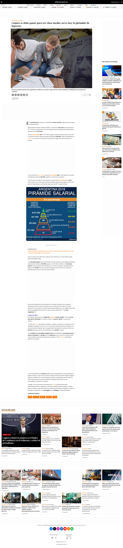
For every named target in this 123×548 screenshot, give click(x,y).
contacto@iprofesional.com (61, 544)
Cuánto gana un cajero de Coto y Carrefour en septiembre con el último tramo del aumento (111, 172)
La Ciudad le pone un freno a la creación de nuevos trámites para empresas (31, 485)
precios (62, 337)
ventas (37, 324)
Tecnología (79, 5)
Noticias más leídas (8, 410)
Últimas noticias (30, 5)
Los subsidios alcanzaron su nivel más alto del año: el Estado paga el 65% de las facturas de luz (11, 451)
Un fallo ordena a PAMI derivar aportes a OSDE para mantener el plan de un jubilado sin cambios (91, 496)
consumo (30, 138)
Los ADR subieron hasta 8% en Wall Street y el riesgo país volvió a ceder (31, 451)
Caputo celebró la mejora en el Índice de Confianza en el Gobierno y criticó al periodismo (21, 440)
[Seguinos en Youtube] (65, 528)
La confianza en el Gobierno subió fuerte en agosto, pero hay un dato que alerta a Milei (51, 451)
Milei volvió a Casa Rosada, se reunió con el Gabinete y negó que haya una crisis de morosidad (51, 507)
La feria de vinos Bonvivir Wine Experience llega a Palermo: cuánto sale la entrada (71, 452)
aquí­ (56, 245)
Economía (38, 5)
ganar (53, 384)
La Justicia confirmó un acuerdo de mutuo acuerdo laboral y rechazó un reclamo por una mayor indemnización (91, 508)
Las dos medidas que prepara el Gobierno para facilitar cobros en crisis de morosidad (111, 103)
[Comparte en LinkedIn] (21, 95)
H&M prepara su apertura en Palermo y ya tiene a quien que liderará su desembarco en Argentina (51, 429)
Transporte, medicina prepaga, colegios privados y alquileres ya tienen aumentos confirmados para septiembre (111, 81)
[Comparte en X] (15, 95)
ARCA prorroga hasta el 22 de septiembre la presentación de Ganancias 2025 (111, 485)
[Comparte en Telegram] (24, 95)
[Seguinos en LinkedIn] (61, 528)
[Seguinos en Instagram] (58, 528)
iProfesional (14, 20)
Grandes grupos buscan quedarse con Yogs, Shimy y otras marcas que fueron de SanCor (51, 440)
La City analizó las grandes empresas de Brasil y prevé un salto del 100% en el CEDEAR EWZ (51, 496)
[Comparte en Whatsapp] (18, 95)
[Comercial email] (67, 538)
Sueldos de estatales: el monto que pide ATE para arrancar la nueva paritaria (71, 508)
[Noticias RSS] (68, 528)
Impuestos (59, 5)
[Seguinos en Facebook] (51, 528)
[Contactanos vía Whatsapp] (56, 538)
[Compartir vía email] (27, 95)
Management (93, 5)
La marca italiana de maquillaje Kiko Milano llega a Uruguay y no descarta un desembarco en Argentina (11, 485)
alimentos (49, 397)
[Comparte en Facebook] (13, 95)
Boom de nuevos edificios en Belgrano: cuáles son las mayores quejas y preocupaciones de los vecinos (31, 508)
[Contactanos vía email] (52, 538)
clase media (36, 134)
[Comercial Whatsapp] (70, 538)
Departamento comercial (69, 535)
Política (45, 5)
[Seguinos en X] (54, 528)
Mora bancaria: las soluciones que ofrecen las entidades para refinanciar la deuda (111, 149)
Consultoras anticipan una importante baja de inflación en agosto (111, 126)
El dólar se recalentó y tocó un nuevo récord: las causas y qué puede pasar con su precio (111, 429)
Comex (86, 5)
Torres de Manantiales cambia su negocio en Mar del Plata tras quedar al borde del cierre (51, 485)
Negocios (72, 5)
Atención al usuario (54, 534)
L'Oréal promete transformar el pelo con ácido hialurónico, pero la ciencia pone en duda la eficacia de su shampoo (91, 452)
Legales (65, 5)
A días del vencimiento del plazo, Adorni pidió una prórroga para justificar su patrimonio (90, 429)
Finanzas (51, 5)
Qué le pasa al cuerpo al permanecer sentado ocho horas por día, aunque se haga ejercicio (11, 508)
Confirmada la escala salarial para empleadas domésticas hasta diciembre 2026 (90, 485)
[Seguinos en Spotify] (71, 528)
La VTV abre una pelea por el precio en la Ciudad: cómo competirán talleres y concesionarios (91, 440)
